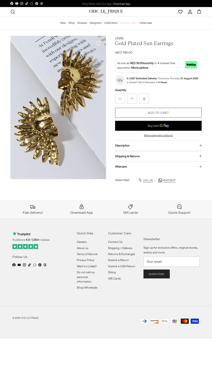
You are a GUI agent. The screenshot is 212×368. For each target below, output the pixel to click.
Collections (110, 22)
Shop (72, 22)
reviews (40, 239)
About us (82, 248)
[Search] (12, 11)
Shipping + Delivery (120, 248)
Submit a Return (118, 260)
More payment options (158, 135)
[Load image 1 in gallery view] (58, 107)
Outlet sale (145, 22)
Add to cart (158, 113)
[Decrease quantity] (120, 99)
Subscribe (157, 274)
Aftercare (121, 166)
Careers (82, 242)
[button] (99, 43)
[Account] (190, 11)
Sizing (112, 272)
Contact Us (115, 242)
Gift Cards (114, 278)
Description (122, 145)
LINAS (119, 38)
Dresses (82, 22)
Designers (96, 22)
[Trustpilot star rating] (25, 246)
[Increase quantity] (144, 99)
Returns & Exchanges (121, 254)
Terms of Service (87, 254)
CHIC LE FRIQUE (30, 317)
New (63, 22)
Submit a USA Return (121, 266)
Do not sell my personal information (86, 276)
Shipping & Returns (127, 156)
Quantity (120, 90)
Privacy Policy (85, 260)
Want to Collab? (87, 266)
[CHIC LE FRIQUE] (106, 11)
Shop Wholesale (87, 287)
